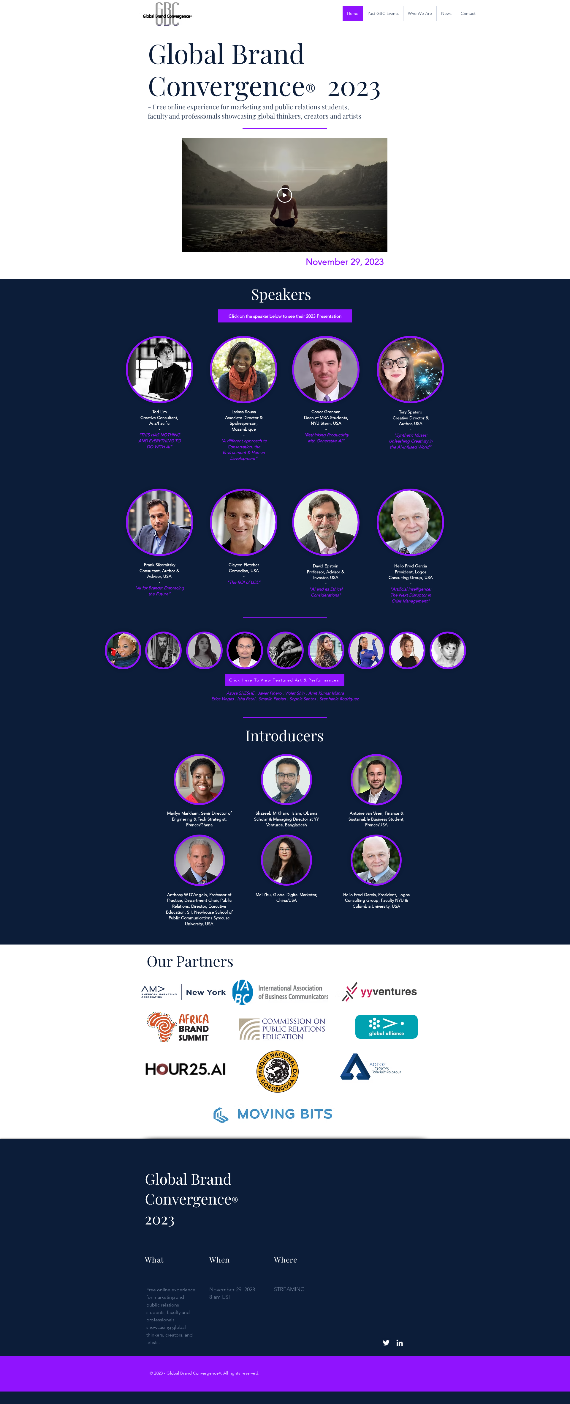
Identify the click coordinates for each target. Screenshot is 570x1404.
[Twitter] (386, 1342)
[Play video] (284, 195)
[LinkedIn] (399, 1342)
